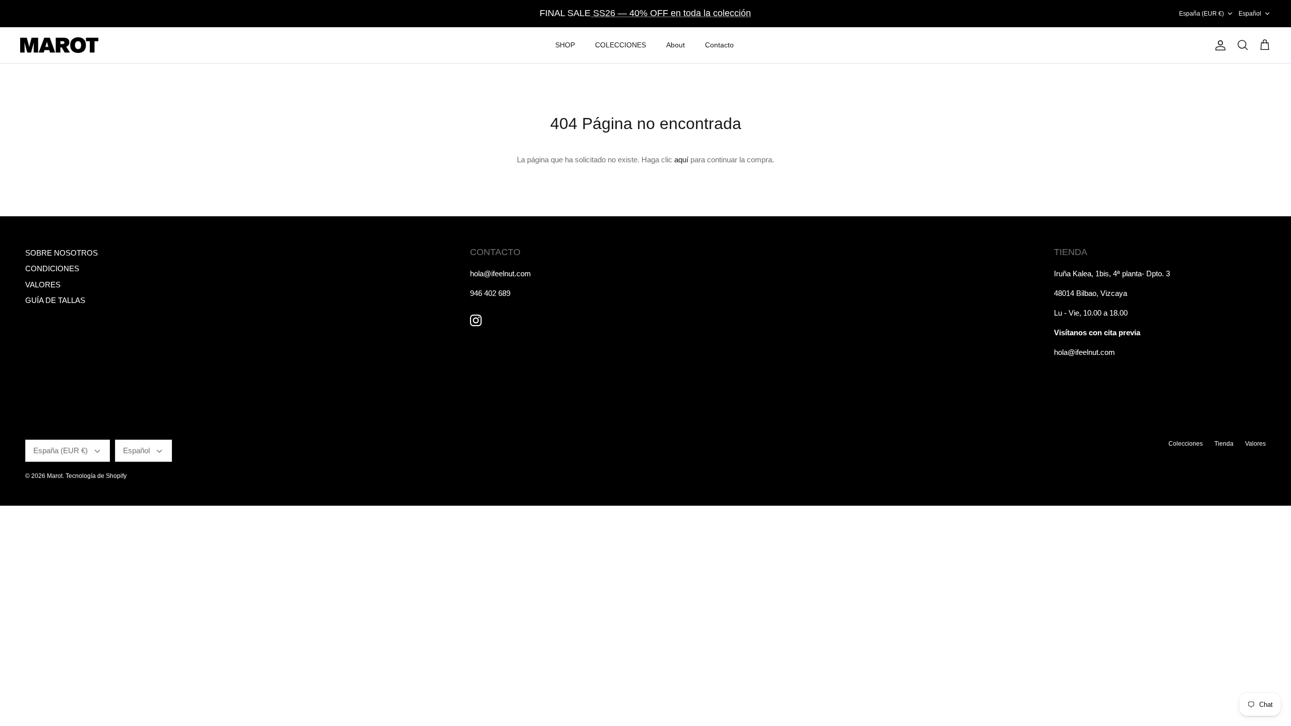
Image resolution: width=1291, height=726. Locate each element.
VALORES (43, 284)
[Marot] (59, 45)
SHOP (565, 45)
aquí (681, 159)
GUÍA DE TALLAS (55, 300)
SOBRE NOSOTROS (61, 253)
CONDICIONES (52, 268)
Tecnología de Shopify (96, 475)
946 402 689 (490, 293)
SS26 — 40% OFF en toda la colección (671, 13)
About (675, 45)
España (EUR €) (1201, 13)
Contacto (719, 45)
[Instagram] (476, 320)
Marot (55, 475)
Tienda (1224, 443)
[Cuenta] (1218, 45)
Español (1250, 13)
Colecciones (1185, 443)
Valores (1255, 443)
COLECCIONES (620, 45)
